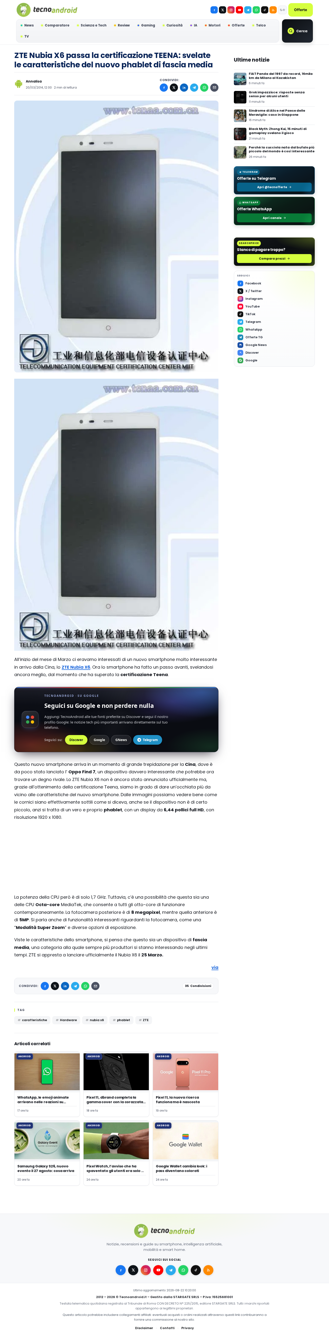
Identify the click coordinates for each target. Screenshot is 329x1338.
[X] (222, 9)
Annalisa (34, 81)
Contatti (167, 1328)
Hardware (68, 1020)
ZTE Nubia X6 (76, 667)
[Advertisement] (116, 859)
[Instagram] (231, 9)
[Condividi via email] (214, 87)
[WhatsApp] (204, 87)
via (214, 967)
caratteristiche (34, 1020)
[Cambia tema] (282, 10)
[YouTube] (239, 9)
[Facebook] (214, 9)
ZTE (146, 1020)
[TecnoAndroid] (47, 9)
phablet (123, 1020)
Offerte (300, 9)
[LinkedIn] (184, 87)
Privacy (187, 1328)
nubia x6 (97, 1020)
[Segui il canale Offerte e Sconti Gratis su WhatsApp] (256, 9)
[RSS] (273, 9)
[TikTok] (264, 9)
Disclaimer (144, 1328)
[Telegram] (247, 9)
